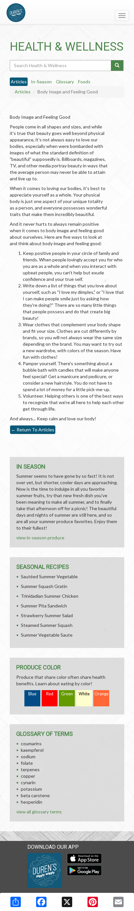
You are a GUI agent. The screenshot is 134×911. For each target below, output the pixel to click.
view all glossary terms (39, 811)
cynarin (28, 782)
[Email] (118, 901)
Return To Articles (32, 429)
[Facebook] (41, 901)
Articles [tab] (19, 81)
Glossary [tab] (65, 81)
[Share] (15, 901)
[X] (67, 901)
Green (67, 693)
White (84, 693)
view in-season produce (40, 537)
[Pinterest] (92, 901)
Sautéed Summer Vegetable (49, 576)
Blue (32, 693)
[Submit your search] (117, 65)
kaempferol (32, 750)
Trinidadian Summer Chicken (49, 596)
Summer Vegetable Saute (47, 635)
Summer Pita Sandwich (44, 605)
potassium (31, 789)
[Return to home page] (67, 12)
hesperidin (31, 802)
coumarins (31, 743)
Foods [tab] (84, 81)
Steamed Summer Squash (47, 625)
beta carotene (35, 795)
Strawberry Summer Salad (47, 615)
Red (49, 693)
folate (27, 763)
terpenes (30, 769)
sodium (28, 756)
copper (28, 776)
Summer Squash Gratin (44, 586)
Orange (101, 693)
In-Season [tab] (41, 81)
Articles (23, 91)
